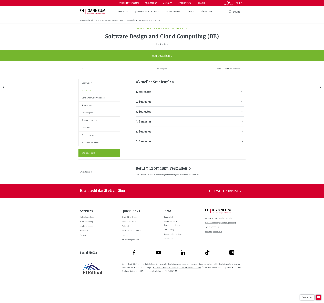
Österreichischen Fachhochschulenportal (215, 264)
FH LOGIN (201, 3)
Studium (123, 11)
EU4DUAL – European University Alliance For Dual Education (177, 267)
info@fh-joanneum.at (213, 231)
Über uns (206, 11)
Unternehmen (184, 3)
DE (237, 3)
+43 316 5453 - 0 (212, 227)
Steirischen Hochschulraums (167, 264)
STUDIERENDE (151, 3)
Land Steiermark (131, 271)
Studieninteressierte (129, 3)
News (190, 11)
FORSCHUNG (173, 11)
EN (242, 3)
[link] (92, 217)
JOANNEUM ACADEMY (147, 11)
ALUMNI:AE (167, 3)
